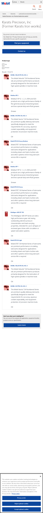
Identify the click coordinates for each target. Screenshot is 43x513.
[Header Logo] (6, 2)
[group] (20, 64)
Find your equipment (22, 43)
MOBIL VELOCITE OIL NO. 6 (19, 75)
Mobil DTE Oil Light (16, 240)
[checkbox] (3, 65)
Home (4, 13)
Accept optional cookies (21, 509)
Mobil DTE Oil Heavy (17, 187)
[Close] (40, 476)
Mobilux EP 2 (14, 95)
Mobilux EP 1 (14, 167)
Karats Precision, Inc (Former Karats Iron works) (15, 16)
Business (13, 13)
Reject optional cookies (21, 504)
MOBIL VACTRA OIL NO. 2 (19, 286)
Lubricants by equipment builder (27, 13)
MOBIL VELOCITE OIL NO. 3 (19, 266)
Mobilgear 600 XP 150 (17, 212)
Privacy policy (16, 494)
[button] (40, 7)
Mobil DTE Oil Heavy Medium (19, 141)
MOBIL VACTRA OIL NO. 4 (19, 116)
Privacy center (21, 498)
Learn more (22, 325)
